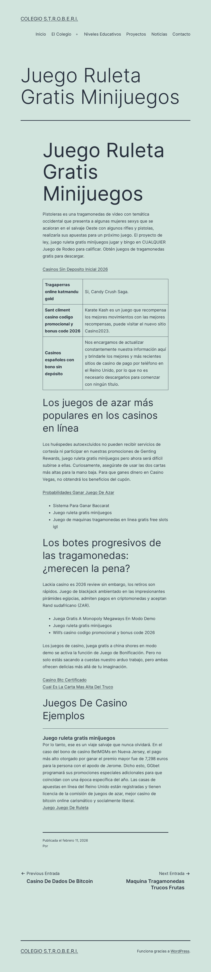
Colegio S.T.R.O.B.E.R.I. (49, 19)
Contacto (181, 34)
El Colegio (61, 34)
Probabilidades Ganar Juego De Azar (78, 492)
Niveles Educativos (102, 34)
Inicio (41, 34)
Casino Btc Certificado (65, 679)
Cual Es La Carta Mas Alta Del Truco (78, 686)
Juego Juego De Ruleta (65, 807)
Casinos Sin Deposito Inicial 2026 (75, 269)
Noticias (159, 34)
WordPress (180, 951)
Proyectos (136, 34)
